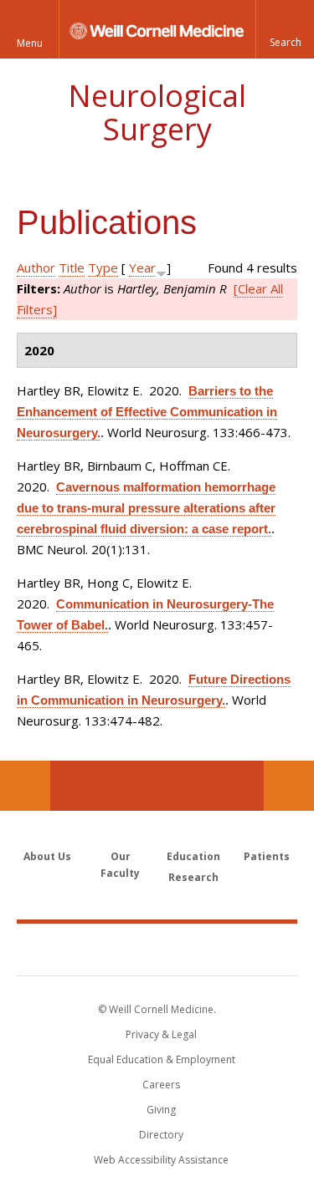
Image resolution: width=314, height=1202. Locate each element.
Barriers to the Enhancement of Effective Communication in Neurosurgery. (147, 412)
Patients (267, 856)
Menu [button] (30, 43)
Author (36, 267)
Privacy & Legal (161, 1034)
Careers (161, 1084)
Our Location (25, 786)
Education (193, 856)
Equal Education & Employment (161, 1059)
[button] (284, 29)
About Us (47, 856)
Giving (161, 1110)
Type (103, 267)
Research (193, 877)
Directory (161, 1135)
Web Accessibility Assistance (161, 1160)
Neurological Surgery (157, 112)
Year (142, 267)
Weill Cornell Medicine (157, 949)
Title (72, 267)
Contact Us (289, 786)
